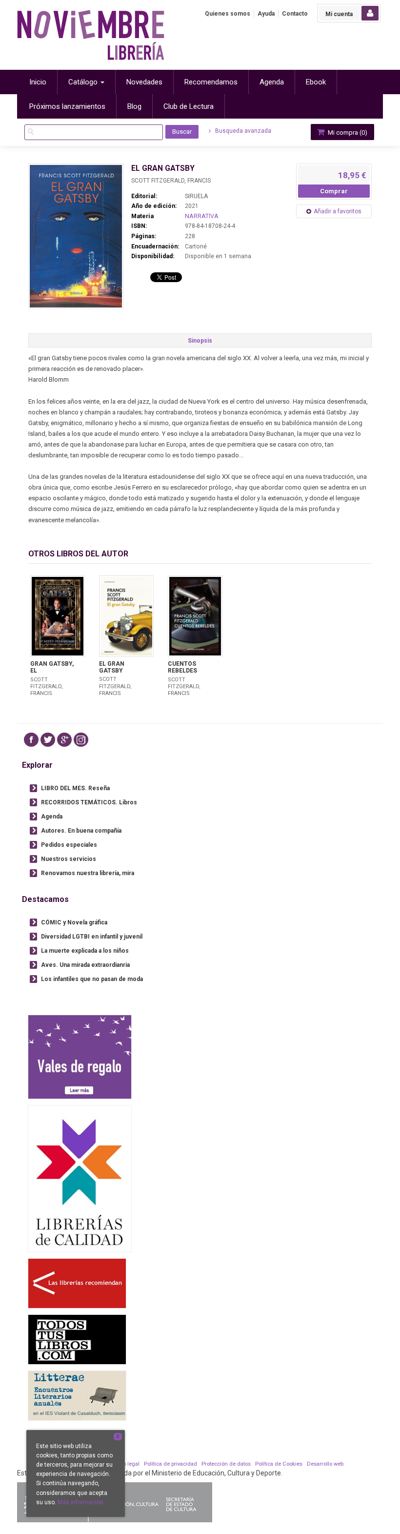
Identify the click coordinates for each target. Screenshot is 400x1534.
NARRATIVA (202, 216)
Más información (80, 1502)
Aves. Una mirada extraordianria (85, 964)
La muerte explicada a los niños (85, 950)
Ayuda (266, 13)
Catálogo (84, 82)
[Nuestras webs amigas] (77, 1283)
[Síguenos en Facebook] (31, 740)
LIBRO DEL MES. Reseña (75, 788)
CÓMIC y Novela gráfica (74, 922)
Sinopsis (200, 340)
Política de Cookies (278, 1464)
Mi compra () (346, 132)
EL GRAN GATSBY (111, 667)
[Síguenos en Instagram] (81, 740)
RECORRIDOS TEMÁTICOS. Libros (89, 802)
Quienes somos (227, 13)
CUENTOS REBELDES (182, 667)
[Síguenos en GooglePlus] (64, 740)
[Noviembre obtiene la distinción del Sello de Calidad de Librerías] (80, 1178)
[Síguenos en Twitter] (47, 740)
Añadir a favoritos (337, 211)
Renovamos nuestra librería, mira (87, 873)
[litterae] (77, 1395)
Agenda (51, 816)
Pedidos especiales (69, 844)
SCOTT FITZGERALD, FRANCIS (171, 180)
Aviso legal (126, 1464)
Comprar (334, 191)
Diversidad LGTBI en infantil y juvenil (91, 936)
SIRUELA (196, 196)
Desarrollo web (325, 1464)
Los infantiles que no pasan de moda (92, 979)
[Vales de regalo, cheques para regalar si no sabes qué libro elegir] (80, 1057)
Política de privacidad (170, 1464)
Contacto (295, 13)
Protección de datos (226, 1464)
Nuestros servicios (68, 859)
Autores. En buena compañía (81, 830)
